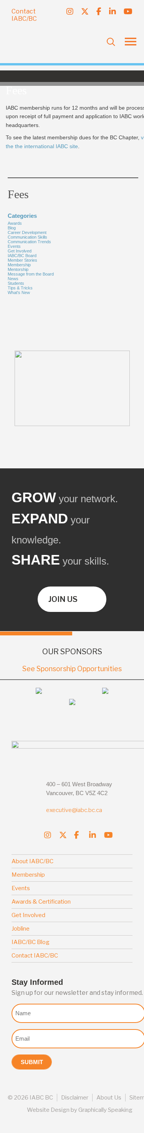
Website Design (48, 1109)
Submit (32, 1062)
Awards (15, 223)
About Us (108, 1097)
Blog (12, 228)
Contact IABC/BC (24, 15)
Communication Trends (29, 241)
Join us (63, 599)
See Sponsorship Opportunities (72, 669)
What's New (19, 292)
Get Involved (19, 251)
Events (14, 246)
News (13, 278)
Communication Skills (27, 237)
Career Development (27, 232)
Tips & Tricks (20, 288)
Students (16, 283)
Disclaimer (74, 1097)
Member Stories (22, 260)
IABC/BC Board (22, 255)
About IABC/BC (32, 861)
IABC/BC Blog (31, 942)
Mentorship (18, 269)
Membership (19, 264)
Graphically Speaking (105, 1109)
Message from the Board (31, 274)
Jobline (21, 928)
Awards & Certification (41, 901)
